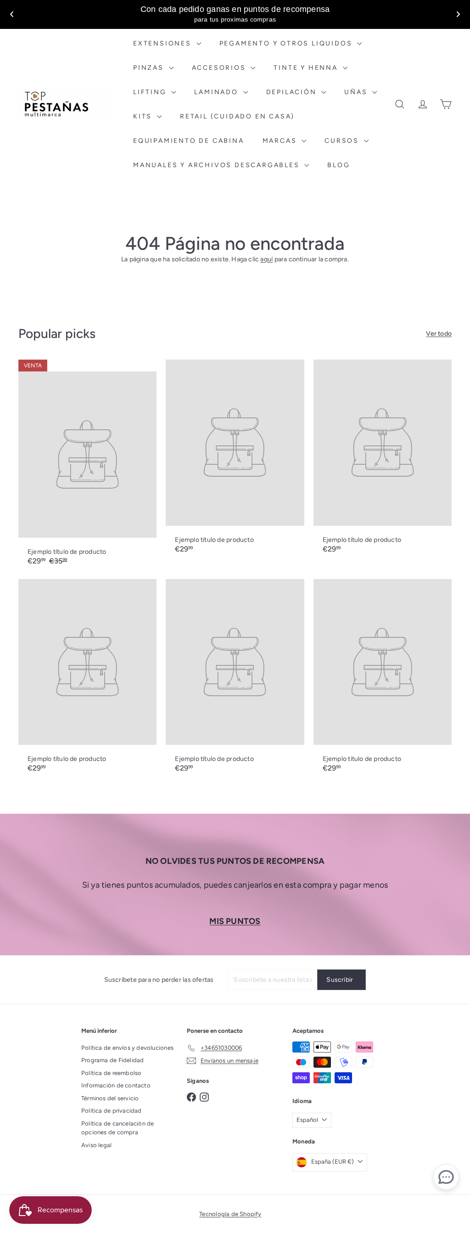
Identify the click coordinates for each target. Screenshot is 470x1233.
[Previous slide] (12, 14)
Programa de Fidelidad (112, 1060)
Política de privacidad (111, 1110)
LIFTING (151, 92)
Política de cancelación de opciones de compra (117, 1128)
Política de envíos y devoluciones (127, 1047)
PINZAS (150, 68)
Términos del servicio (110, 1098)
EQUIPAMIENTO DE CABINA (188, 141)
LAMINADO (217, 92)
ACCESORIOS (220, 68)
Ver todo (439, 334)
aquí (266, 259)
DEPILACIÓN (292, 92)
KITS (144, 116)
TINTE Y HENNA (307, 68)
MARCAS (281, 141)
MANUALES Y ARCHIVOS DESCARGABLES (217, 165)
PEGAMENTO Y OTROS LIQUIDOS (287, 43)
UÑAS (357, 92)
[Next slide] (458, 14)
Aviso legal (96, 1145)
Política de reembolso (111, 1073)
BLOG (338, 165)
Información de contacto (116, 1085)
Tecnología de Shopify (230, 1213)
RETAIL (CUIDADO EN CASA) (237, 116)
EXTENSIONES (163, 43)
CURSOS (343, 141)
